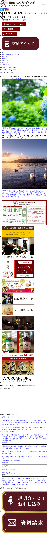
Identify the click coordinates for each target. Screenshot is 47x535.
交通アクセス (20, 478)
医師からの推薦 (7, 424)
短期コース (8, 453)
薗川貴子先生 (10, 448)
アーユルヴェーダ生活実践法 (33, 437)
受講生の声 (5, 60)
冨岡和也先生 (29, 446)
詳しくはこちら (16, 78)
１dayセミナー (30, 448)
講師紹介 (4, 58)
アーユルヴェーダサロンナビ (29, 482)
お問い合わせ (6, 64)
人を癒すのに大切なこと (25, 422)
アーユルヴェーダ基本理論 (9, 435)
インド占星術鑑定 (31, 451)
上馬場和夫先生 (6, 446)
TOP (1, 72)
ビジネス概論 (7, 441)
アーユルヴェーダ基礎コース (19, 427)
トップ (4, 52)
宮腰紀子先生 (37, 446)
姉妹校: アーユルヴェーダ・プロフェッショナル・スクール (19, 480)
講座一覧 (4, 56)
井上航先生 (14, 446)
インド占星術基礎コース (9, 457)
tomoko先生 (17, 448)
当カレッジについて (7, 417)
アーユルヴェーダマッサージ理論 (27, 435)
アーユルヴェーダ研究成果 (16, 437)
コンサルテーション (36, 439)
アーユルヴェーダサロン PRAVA (19, 484)
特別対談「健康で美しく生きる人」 (35, 478)
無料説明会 (5, 62)
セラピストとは (13, 422)
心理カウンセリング (24, 439)
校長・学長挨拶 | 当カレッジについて (13, 54)
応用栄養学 (14, 439)
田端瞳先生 (21, 446)
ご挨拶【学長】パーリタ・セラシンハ (26, 420)
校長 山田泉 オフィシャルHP (11, 482)
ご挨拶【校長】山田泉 (8, 420)
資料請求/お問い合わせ (8, 469)
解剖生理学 (8, 439)
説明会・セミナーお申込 (9, 478)
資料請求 (4, 473)
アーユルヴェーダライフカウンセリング (19, 429)
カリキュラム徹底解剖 (8, 431)
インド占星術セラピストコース (25, 457)
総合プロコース (6, 427)
